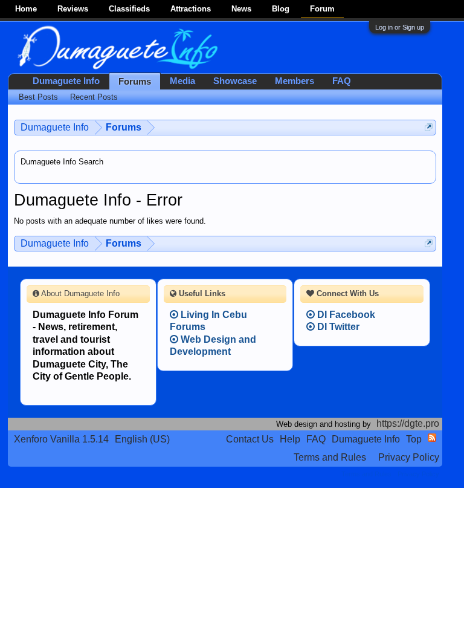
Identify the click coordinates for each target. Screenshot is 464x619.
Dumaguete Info (66, 81)
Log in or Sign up (399, 27)
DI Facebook (345, 315)
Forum (322, 8)
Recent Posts (94, 97)
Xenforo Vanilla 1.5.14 (61, 439)
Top (414, 439)
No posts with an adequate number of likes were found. (110, 220)
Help (290, 439)
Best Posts (38, 97)
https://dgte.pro (407, 423)
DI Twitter (337, 327)
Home (26, 8)
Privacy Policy (408, 457)
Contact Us (250, 439)
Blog (280, 8)
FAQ (341, 81)
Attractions (190, 8)
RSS (432, 437)
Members (294, 81)
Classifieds (129, 8)
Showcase (235, 81)
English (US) (142, 439)
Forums (134, 81)
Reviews (72, 8)
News (241, 8)
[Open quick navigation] (429, 127)
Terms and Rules (330, 457)
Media (182, 81)
